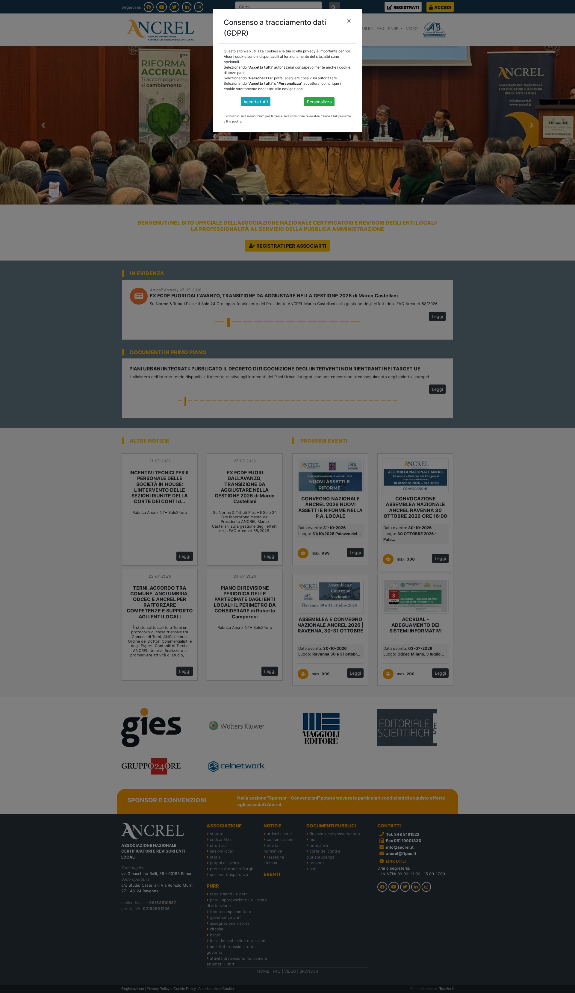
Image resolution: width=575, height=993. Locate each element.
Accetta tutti (255, 101)
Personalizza (319, 101)
